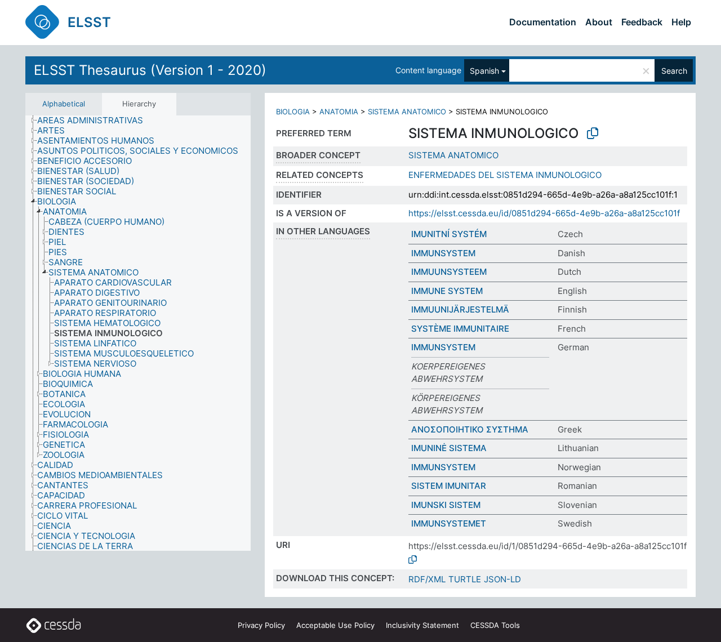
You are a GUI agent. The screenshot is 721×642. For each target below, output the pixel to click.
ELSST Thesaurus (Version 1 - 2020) (150, 70)
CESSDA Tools (495, 625)
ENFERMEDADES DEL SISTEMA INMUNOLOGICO (505, 175)
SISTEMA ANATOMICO (407, 111)
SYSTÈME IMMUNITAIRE (460, 328)
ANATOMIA (338, 111)
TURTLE (464, 579)
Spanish (484, 70)
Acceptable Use (335, 625)
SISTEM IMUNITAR (448, 485)
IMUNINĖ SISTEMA (449, 448)
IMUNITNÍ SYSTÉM (449, 234)
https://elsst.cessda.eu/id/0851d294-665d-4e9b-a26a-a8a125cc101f (544, 213)
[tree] (138, 333)
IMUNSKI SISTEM (445, 505)
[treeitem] (95, 120)
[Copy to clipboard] (592, 133)
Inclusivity (422, 625)
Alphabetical (63, 103)
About (598, 22)
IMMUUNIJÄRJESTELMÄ (460, 309)
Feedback (641, 22)
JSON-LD (502, 579)
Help (681, 22)
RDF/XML (427, 579)
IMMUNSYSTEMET (448, 523)
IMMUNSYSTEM (443, 253)
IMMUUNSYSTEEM (449, 271)
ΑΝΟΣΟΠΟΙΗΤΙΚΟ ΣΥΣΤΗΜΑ (469, 429)
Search (674, 70)
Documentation (542, 22)
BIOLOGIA (293, 111)
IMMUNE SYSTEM (447, 291)
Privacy (261, 625)
